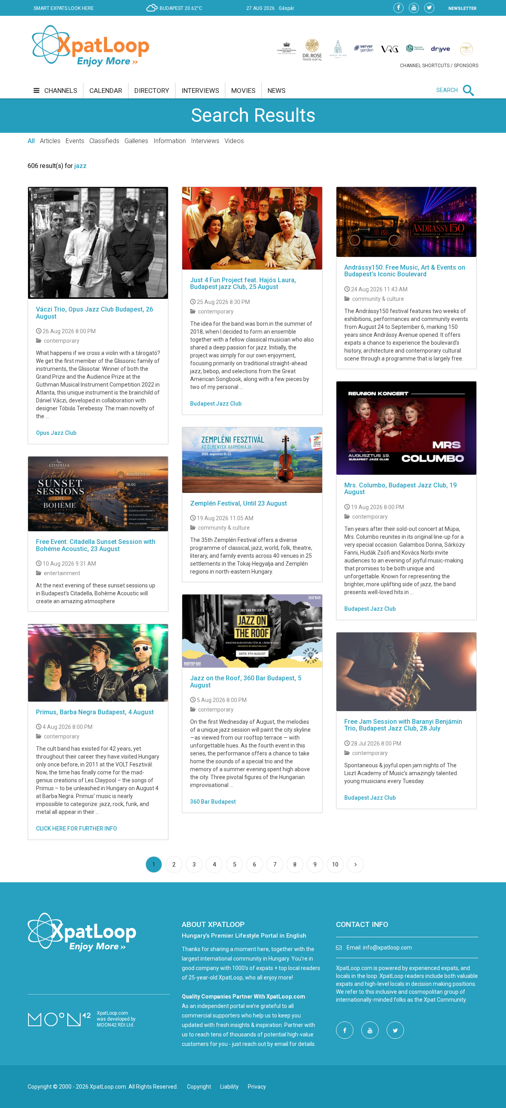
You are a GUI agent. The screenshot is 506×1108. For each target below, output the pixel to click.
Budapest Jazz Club (216, 403)
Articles (50, 141)
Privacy (257, 1086)
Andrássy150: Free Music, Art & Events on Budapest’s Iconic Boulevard (404, 271)
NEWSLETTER (462, 8)
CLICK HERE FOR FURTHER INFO (76, 828)
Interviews (205, 141)
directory (151, 90)
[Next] (355, 864)
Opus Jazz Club (56, 433)
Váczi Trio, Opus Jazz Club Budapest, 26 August (94, 313)
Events (75, 141)
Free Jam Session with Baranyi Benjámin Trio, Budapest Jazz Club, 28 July (403, 725)
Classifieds (104, 141)
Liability (229, 1086)
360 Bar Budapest (213, 801)
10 (335, 864)
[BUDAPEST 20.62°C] (176, 14)
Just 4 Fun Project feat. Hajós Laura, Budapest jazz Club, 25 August (243, 283)
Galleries (136, 141)
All (31, 141)
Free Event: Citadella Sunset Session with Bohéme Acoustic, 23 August (95, 545)
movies (243, 90)
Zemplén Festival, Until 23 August (238, 503)
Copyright (199, 1086)
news (276, 90)
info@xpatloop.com (387, 947)
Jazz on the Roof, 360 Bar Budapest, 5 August (245, 681)
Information (169, 141)
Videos (234, 141)
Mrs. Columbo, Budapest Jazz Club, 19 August (400, 488)
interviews (200, 90)
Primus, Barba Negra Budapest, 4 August (95, 712)
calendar (105, 90)
